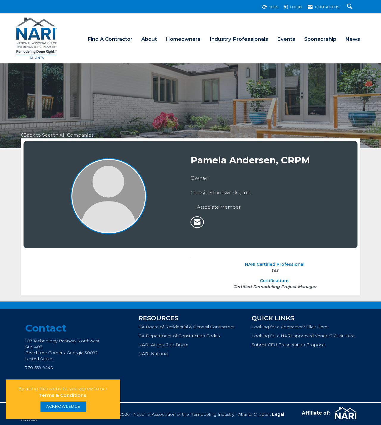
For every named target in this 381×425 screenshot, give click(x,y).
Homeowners (183, 39)
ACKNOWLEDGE (63, 406)
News (352, 39)
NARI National (153, 353)
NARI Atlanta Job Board (163, 344)
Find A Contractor (110, 39)
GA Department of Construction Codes (179, 335)
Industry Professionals (239, 39)
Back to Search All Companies (58, 135)
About (149, 39)
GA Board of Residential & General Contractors (186, 326)
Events (286, 39)
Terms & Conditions (62, 395)
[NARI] (345, 413)
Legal (278, 414)
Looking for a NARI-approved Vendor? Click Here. (304, 335)
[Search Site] (350, 7)
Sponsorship (320, 39)
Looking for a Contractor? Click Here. (290, 326)
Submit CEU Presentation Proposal (288, 344)
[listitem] (197, 222)
